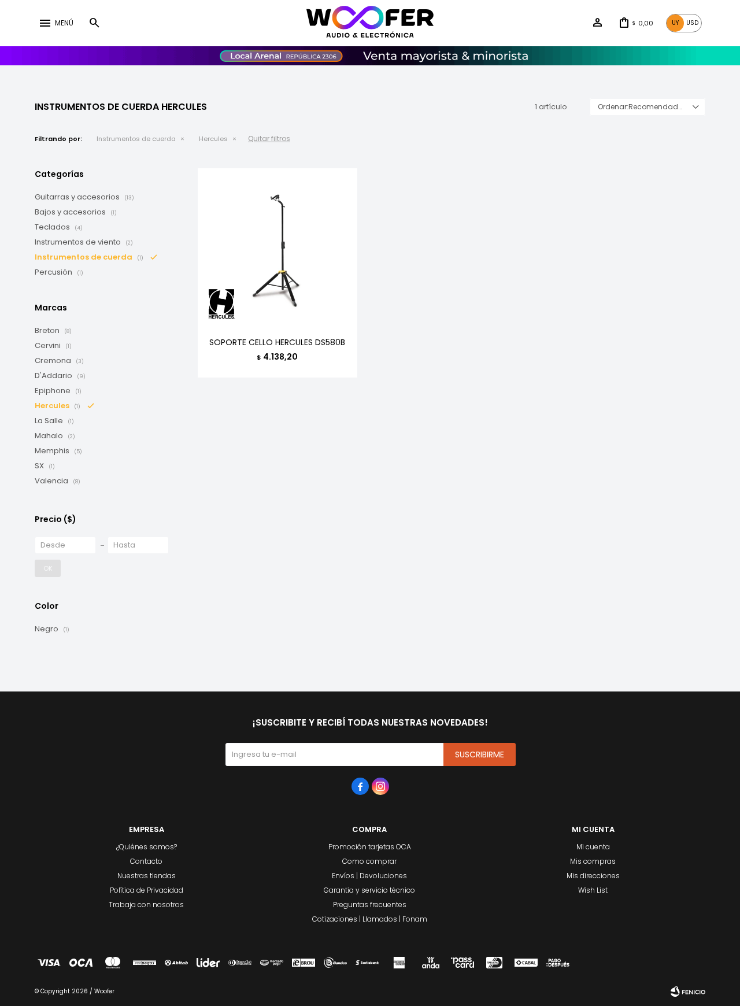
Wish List (593, 890)
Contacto (146, 861)
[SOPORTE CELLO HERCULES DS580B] (277, 248)
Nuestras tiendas (146, 876)
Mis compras (593, 861)
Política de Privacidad (146, 890)
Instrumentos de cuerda (136, 138)
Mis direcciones (593, 876)
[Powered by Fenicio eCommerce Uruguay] (688, 991)
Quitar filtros (269, 138)
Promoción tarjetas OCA (369, 847)
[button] (94, 23)
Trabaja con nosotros (146, 904)
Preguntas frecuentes (369, 904)
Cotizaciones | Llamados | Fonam (369, 919)
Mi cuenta (593, 847)
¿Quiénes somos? (146, 847)
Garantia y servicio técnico (369, 890)
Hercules (213, 138)
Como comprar (369, 861)
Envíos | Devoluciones (369, 876)
